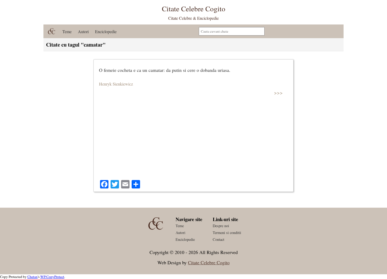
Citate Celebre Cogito (209, 262)
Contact (218, 239)
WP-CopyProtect (52, 276)
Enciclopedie (106, 31)
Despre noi (221, 225)
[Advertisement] (193, 140)
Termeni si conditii (227, 232)
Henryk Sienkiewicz (116, 84)
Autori (83, 31)
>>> (278, 92)
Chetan (32, 276)
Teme (67, 31)
